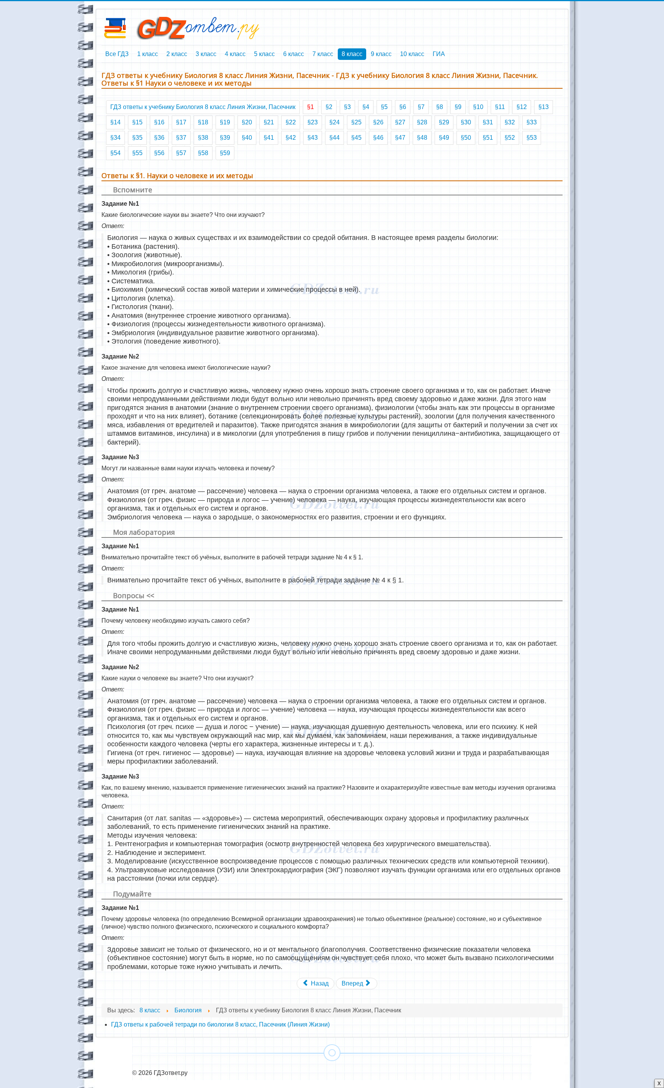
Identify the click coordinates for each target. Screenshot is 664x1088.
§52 (510, 137)
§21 (269, 122)
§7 (421, 107)
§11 (500, 107)
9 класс (381, 54)
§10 (478, 107)
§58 (203, 153)
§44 (334, 137)
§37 (181, 137)
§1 (310, 107)
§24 (334, 122)
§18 (203, 122)
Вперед (353, 983)
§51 (488, 137)
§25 (356, 122)
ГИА (439, 54)
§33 (531, 122)
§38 (203, 137)
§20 (247, 122)
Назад (319, 983)
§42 (291, 137)
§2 (328, 107)
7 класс (322, 54)
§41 (269, 137)
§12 (521, 107)
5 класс (264, 54)
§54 (115, 153)
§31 (488, 122)
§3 (347, 107)
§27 (400, 122)
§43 (312, 137)
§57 (181, 153)
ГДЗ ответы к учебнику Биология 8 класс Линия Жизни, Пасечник (202, 107)
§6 (402, 107)
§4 (365, 107)
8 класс (352, 54)
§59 (225, 153)
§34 (115, 137)
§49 (444, 137)
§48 (422, 137)
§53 (531, 137)
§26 (378, 122)
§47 (400, 137)
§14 (115, 122)
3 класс (206, 54)
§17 (181, 122)
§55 (137, 153)
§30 (466, 122)
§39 (225, 137)
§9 (458, 107)
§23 (312, 122)
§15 (137, 122)
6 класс (293, 54)
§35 (137, 137)
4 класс (235, 54)
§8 (439, 107)
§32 (510, 122)
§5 (384, 107)
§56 (159, 153)
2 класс (176, 54)
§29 (444, 122)
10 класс (412, 54)
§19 (225, 122)
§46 (378, 137)
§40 (247, 137)
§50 (466, 137)
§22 (291, 122)
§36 (159, 137)
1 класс (147, 54)
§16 (159, 122)
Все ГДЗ (117, 54)
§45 (356, 137)
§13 (543, 107)
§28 (422, 122)
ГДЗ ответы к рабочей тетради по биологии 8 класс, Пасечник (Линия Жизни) (220, 1024)
